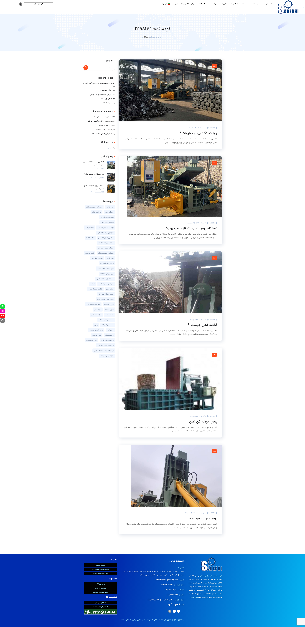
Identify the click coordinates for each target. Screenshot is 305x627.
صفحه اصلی (269, 4)
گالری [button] (224, 4)
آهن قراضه (110, 207)
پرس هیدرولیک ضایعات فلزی (104, 350)
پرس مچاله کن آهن (203, 422)
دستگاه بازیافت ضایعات (106, 243)
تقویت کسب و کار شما (101, 117)
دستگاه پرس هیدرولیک (106, 253)
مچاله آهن (97, 309)
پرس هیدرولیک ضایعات (106, 345)
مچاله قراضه (109, 314)
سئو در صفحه (103, 125)
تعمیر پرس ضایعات (107, 222)
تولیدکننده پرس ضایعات (106, 227)
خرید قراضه (90, 227)
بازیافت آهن (109, 212)
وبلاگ (152, 37)
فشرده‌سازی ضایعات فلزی (105, 278)
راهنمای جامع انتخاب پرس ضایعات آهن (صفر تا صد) (99, 84)
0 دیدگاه (191, 127)
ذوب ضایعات (89, 253)
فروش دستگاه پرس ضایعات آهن (185, 4)
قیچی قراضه (109, 309)
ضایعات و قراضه (97, 258)
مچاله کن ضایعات (108, 325)
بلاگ (214, 66)
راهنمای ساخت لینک (99, 133)
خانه (159, 37)
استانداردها (234, 4)
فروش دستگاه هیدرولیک (105, 268)
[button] (166, 4)
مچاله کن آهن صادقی (106, 319)
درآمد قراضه (90, 237)
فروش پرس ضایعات (107, 273)
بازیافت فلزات (96, 212)
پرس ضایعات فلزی (107, 340)
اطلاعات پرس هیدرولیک (94, 207)
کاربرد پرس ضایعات (107, 355)
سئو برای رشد (100, 129)
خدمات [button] (246, 4)
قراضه (93, 284)
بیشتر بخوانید (194, 597)
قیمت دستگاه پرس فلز (106, 294)
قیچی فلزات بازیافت (93, 304)
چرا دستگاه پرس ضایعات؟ (198, 133)
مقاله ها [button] (203, 4)
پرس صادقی (109, 335)
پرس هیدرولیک (91, 340)
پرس (96, 325)
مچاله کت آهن (96, 314)
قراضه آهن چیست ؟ (202, 325)
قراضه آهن (110, 289)
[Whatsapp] (178, 611)
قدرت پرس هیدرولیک (106, 284)
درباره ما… (213, 4)
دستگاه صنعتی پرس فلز (106, 248)
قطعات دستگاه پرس (95, 289)
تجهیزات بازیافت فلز (107, 217)
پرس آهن (110, 330)
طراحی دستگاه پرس (107, 263)
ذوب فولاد (110, 258)
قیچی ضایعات (109, 304)
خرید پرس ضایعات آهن (106, 232)
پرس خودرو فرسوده (203, 518)
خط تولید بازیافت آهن (106, 237)
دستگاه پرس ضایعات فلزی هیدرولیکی (190, 228)
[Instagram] (174, 611)
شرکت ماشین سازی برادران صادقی (211, 576)
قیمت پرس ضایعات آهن (105, 299)
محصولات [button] (258, 4)
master (212, 127)
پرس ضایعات (96, 335)
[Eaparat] (169, 611)
